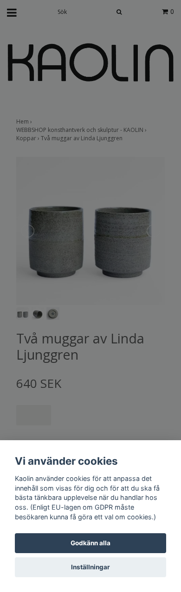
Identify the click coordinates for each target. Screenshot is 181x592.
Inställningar (90, 567)
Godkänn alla (90, 543)
